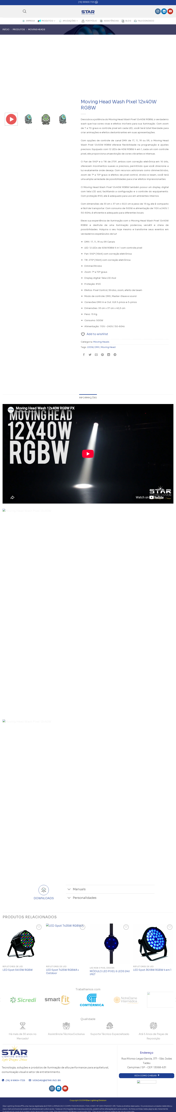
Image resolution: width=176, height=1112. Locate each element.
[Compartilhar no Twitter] (90, 355)
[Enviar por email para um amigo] (96, 355)
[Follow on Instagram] (158, 11)
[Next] (173, 953)
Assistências (111, 21)
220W (90, 347)
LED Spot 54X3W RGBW (18, 969)
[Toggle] (69, 889)
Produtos (47, 21)
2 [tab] (32, 129)
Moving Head (108, 347)
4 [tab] (42, 129)
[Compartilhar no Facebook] (84, 355)
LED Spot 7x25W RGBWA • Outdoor (62, 971)
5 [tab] (47, 129)
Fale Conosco (146, 21)
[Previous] (2, 953)
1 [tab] (27, 129)
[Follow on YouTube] (170, 11)
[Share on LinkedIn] (109, 355)
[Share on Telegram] (115, 355)
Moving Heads (36, 29)
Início (6, 29)
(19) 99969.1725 (86, 2)
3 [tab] (37, 129)
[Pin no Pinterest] (102, 355)
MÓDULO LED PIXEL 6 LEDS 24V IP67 (110, 973)
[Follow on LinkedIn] (164, 11)
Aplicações (69, 21)
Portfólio (91, 21)
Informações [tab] (88, 397)
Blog (128, 21)
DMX (97, 347)
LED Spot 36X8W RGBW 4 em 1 (152, 969)
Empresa (30, 21)
